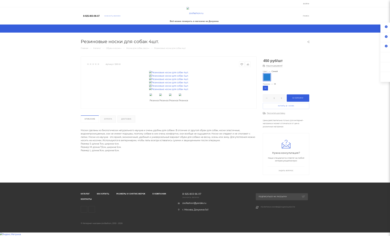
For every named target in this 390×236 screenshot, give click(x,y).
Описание (90, 119)
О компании (159, 194)
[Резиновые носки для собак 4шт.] (169, 72)
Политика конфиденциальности (278, 207)
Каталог (85, 194)
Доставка (126, 119)
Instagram (92, 209)
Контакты (86, 199)
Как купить (103, 194)
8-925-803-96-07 (91, 16)
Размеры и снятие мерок (130, 194)
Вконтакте (84, 209)
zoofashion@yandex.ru (194, 203)
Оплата (108, 119)
